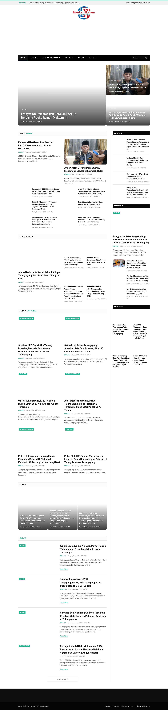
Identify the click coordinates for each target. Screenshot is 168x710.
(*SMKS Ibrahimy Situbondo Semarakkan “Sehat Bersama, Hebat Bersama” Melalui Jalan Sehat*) (91, 191)
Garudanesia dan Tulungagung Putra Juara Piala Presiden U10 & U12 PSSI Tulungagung (121, 329)
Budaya (22, 545)
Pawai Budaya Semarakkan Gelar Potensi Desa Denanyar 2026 (90, 203)
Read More (64, 569)
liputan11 (33, 706)
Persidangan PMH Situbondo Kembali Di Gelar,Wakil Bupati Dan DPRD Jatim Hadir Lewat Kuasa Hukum (127, 115)
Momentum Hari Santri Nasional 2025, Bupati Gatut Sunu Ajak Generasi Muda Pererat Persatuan (137, 264)
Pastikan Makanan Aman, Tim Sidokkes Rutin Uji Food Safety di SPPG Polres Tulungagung (138, 278)
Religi (22, 579)
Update (33, 58)
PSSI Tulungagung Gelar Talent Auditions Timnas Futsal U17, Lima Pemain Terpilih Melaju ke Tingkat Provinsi (121, 361)
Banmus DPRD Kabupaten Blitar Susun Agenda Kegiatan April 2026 (96, 261)
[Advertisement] (84, 38)
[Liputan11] (84, 13)
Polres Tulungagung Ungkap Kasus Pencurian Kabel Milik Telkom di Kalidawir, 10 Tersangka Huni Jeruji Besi (39, 459)
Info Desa (92, 58)
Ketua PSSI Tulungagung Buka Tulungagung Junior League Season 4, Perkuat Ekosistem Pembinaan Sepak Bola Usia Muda (140, 331)
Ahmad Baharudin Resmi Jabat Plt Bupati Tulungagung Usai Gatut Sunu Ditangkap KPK (39, 275)
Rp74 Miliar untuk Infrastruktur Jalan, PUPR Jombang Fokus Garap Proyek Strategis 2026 (96, 291)
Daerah (68, 58)
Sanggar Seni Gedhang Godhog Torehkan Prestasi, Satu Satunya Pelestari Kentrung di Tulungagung (83, 616)
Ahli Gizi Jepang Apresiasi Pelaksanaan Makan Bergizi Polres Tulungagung (137, 291)
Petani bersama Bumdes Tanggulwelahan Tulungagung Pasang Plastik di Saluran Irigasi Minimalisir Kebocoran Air (138, 144)
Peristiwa (112, 80)
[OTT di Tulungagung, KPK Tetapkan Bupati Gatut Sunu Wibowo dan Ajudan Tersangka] (74, 248)
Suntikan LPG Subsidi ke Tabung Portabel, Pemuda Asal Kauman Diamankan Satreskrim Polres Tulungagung (35, 350)
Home (23, 58)
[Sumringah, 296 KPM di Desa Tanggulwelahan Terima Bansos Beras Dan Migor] (119, 177)
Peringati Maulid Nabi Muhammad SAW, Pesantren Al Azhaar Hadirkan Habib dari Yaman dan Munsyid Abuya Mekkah (82, 649)
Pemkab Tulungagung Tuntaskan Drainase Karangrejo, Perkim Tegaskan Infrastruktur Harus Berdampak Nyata (44, 205)
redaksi (21, 152)
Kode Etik (116, 706)
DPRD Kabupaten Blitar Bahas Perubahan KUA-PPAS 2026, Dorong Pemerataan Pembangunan (91, 219)
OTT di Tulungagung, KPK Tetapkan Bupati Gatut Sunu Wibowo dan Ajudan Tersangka (73, 261)
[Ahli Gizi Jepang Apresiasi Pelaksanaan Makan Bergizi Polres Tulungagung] (119, 292)
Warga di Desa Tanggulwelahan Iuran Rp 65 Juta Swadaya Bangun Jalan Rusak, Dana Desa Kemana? (137, 191)
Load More (61, 679)
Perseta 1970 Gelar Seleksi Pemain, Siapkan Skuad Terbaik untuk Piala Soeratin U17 (139, 360)
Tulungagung (24, 646)
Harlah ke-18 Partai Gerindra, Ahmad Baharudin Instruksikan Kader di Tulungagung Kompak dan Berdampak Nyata (91, 518)
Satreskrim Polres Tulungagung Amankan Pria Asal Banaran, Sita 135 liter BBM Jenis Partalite (83, 348)
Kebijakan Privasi (127, 706)
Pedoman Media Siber (142, 706)
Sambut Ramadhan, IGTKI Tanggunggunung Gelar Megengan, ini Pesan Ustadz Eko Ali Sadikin (80, 582)
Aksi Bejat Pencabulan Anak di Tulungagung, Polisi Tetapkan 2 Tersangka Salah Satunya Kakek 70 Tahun (82, 405)
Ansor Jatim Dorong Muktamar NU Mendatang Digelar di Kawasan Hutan (55, 3)
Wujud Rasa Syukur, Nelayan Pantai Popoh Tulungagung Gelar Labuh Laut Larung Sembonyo (83, 549)
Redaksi (21, 282)
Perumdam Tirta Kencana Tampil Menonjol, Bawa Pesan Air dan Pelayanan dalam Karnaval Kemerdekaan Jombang (44, 220)
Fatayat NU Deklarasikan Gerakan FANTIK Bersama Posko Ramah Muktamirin (49, 115)
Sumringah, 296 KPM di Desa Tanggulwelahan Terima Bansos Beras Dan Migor (137, 176)
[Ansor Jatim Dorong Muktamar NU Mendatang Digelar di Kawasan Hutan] (128, 80)
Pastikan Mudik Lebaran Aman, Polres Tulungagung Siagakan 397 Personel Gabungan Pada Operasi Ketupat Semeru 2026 (73, 292)
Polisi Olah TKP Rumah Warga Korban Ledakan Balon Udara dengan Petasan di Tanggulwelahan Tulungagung (85, 459)
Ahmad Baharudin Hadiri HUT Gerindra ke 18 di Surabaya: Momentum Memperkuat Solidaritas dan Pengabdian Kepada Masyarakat (62, 517)
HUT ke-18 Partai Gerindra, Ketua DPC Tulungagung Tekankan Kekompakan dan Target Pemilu (32, 519)
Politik (81, 58)
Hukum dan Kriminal (51, 58)
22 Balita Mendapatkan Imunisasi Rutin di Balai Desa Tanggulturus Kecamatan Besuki (137, 161)
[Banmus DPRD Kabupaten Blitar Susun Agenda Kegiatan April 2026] (97, 248)
